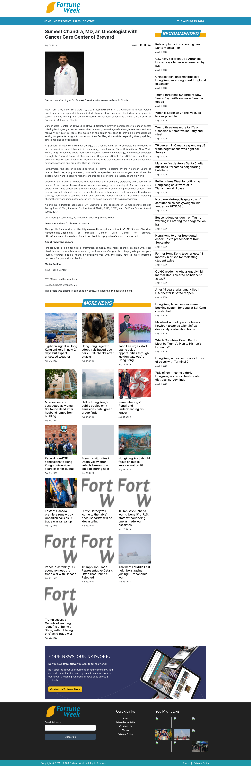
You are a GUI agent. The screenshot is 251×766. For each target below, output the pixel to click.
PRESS (76, 21)
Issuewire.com (104, 109)
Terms (125, 730)
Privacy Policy (125, 734)
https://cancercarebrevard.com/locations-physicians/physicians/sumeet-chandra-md (91, 236)
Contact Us (125, 726)
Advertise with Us (125, 722)
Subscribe (70, 736)
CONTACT (89, 21)
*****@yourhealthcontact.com (61, 279)
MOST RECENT (62, 21)
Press (125, 718)
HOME (47, 21)
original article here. (121, 290)
